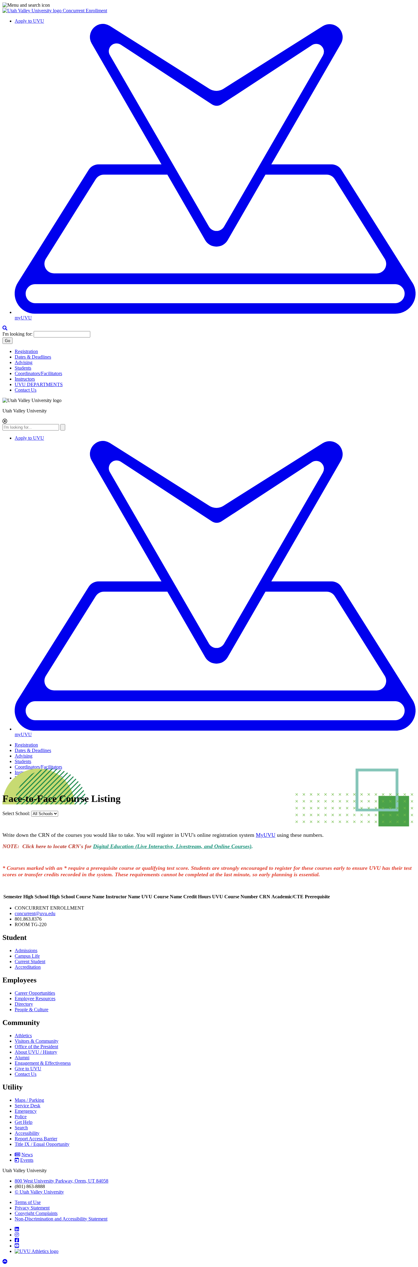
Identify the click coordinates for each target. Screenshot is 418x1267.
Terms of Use (28, 1202)
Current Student (30, 961)
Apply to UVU (29, 21)
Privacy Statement (32, 1207)
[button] (209, 5)
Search (21, 1127)
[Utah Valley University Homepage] (32, 10)
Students (23, 368)
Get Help (23, 1122)
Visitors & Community (36, 1041)
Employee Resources (35, 998)
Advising (23, 362)
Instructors (25, 379)
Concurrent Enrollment (85, 10)
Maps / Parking (29, 1100)
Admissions (26, 950)
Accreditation (28, 967)
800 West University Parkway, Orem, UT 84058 (61, 1180)
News (27, 1154)
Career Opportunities (35, 993)
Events (26, 1160)
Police (21, 1116)
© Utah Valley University (39, 1191)
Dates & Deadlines (33, 357)
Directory (24, 1004)
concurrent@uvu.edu (35, 913)
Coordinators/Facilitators (38, 373)
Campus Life (27, 956)
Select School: (16, 813)
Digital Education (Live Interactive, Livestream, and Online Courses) (172, 846)
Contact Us (25, 390)
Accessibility (27, 1133)
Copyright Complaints (36, 1213)
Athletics (23, 1035)
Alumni (22, 1057)
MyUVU (265, 835)
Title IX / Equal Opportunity (42, 1144)
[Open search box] (4, 328)
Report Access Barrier (36, 1138)
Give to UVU (28, 1068)
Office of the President (36, 1046)
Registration (26, 351)
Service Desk (27, 1105)
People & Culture (31, 1009)
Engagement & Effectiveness (43, 1063)
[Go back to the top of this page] (5, 1261)
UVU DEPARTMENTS (39, 384)
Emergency (26, 1111)
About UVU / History (36, 1052)
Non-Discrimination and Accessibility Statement (61, 1218)
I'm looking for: (17, 334)
